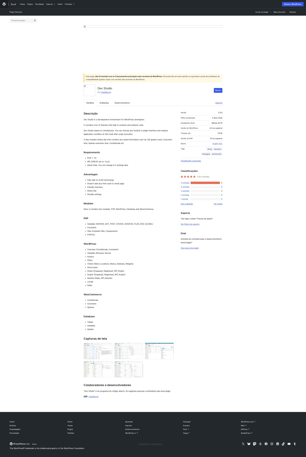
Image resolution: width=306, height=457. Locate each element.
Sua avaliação (187, 204)
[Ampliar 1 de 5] (109, 346)
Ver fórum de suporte (190, 224)
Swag (186, 433)
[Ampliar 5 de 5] (140, 364)
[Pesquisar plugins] (35, 20)
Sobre (12, 422)
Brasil (34, 444)
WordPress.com (248, 422)
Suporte (218, 103)
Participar (187, 422)
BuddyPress (247, 433)
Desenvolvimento (122, 103)
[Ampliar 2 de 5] (140, 346)
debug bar (217, 149)
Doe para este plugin (190, 248)
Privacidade (14, 433)
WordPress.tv (131, 433)
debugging (206, 154)
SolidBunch (106, 92)
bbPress (245, 429)
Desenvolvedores (132, 429)
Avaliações (104, 103)
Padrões (70, 433)
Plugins (70, 429)
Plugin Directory (16, 12)
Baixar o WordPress (292, 4)
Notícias (13, 426)
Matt (244, 426)
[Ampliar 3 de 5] (170, 346)
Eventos (186, 426)
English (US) (217, 144)
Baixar (218, 90)
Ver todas (218, 204)
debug (209, 149)
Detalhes (90, 103)
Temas (70, 426)
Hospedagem (15, 429)
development (216, 154)
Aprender (129, 422)
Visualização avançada (191, 161)
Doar (186, 429)
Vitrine (69, 422)
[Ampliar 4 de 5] (109, 364)
